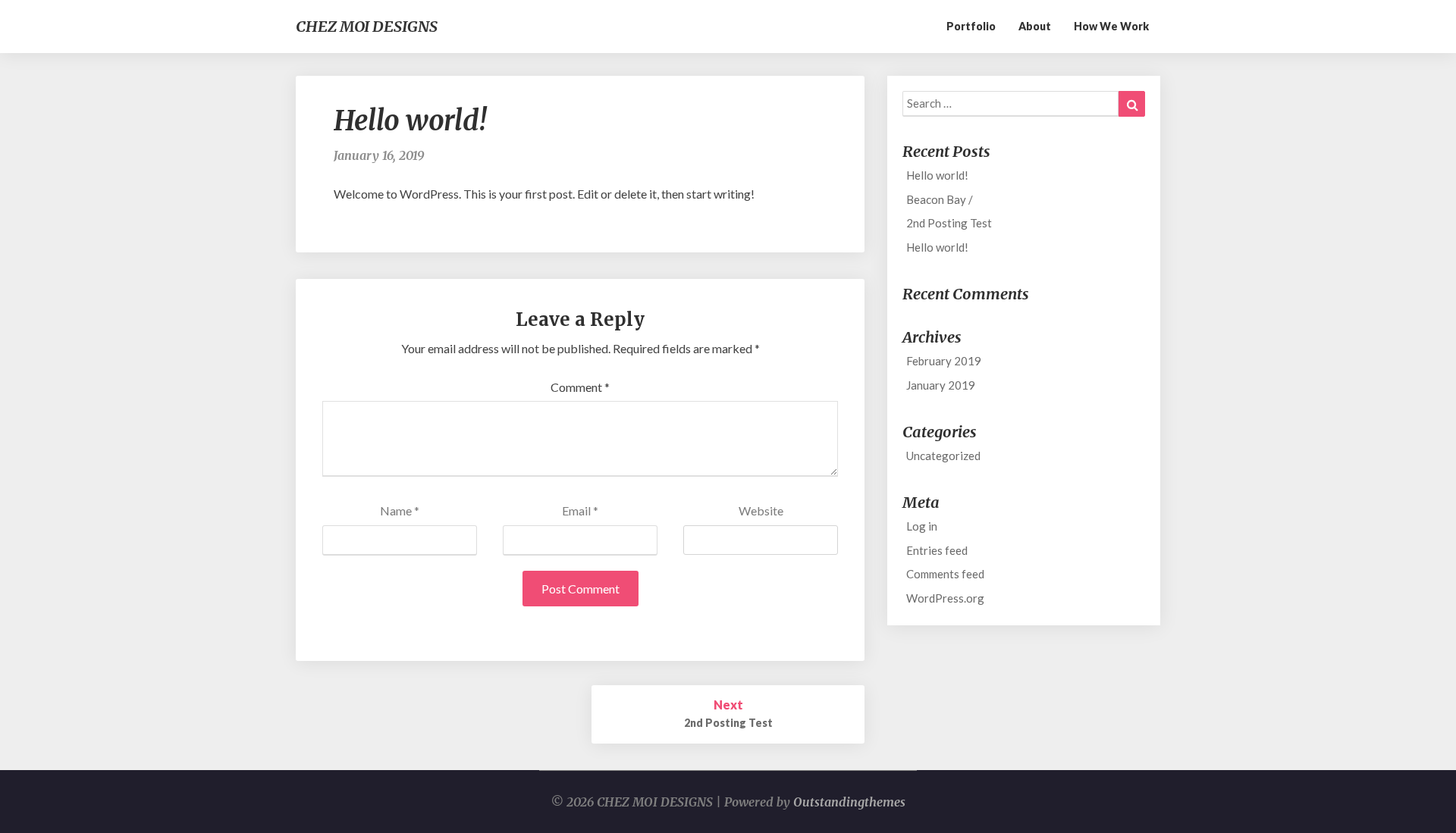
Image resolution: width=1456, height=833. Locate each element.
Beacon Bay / (939, 199)
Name (399, 510)
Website (761, 510)
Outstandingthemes (849, 802)
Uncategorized (943, 455)
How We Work (1111, 26)
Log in (921, 526)
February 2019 (943, 361)
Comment (580, 387)
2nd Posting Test (949, 223)
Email (580, 510)
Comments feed (945, 574)
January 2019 (940, 385)
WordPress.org (945, 598)
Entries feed (937, 550)
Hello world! (937, 175)
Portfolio (971, 26)
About (1034, 26)
